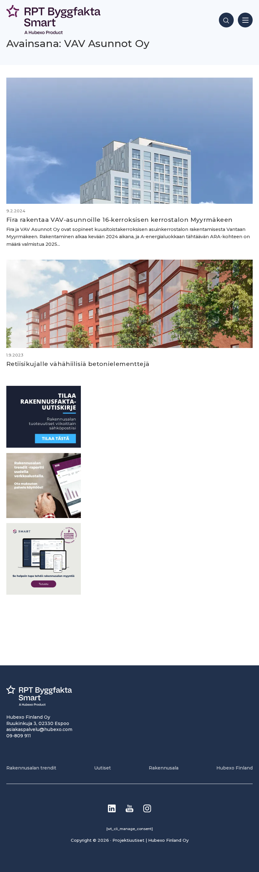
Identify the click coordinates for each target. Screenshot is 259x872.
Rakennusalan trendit (31, 768)
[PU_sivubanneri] (43, 516)
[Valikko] (245, 20)
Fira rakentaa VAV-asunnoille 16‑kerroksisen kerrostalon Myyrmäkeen (119, 219)
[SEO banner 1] (43, 593)
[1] (43, 446)
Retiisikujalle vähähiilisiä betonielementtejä (77, 364)
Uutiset (102, 768)
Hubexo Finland (234, 768)
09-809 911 (18, 736)
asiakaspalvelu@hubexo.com (39, 729)
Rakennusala (163, 768)
